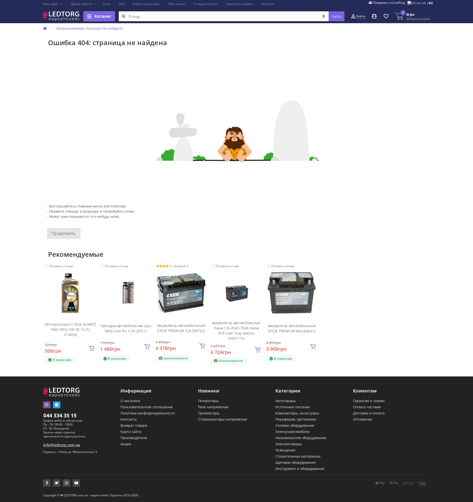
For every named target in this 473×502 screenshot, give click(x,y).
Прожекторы (209, 413)
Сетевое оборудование (294, 425)
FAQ (121, 4)
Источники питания (292, 407)
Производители (133, 437)
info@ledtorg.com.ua (61, 445)
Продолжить (64, 233)
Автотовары (285, 400)
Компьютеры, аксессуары (297, 413)
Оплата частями (367, 407)
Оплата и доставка (146, 4)
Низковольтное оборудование (300, 437)
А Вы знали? (177, 4)
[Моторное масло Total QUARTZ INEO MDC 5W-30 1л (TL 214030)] (70, 292)
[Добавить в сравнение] (91, 277)
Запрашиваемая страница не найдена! (89, 28)
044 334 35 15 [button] (60, 415)
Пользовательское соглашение (146, 407)
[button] (53, 3)
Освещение (285, 450)
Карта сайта (130, 431)
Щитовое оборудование (295, 462)
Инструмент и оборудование (299, 468)
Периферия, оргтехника (295, 419)
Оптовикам (362, 419)
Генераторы (208, 400)
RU (431, 3)
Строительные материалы (298, 456)
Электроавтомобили (292, 431)
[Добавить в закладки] (91, 270)
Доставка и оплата (369, 413)
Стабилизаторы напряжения (222, 419)
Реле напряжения (213, 407)
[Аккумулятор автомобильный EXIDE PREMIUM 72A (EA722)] (181, 292)
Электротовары (288, 444)
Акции (125, 444)
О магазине (130, 400)
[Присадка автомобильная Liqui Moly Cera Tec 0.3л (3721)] (126, 292)
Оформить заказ (418, 18)
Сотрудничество (206, 4)
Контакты (268, 4)
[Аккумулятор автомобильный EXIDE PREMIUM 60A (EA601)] (291, 292)
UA (424, 3)
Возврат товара (133, 425)
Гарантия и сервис (239, 4)
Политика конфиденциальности (147, 413)
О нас (106, 4)
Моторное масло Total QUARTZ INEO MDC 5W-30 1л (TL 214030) (70, 329)
